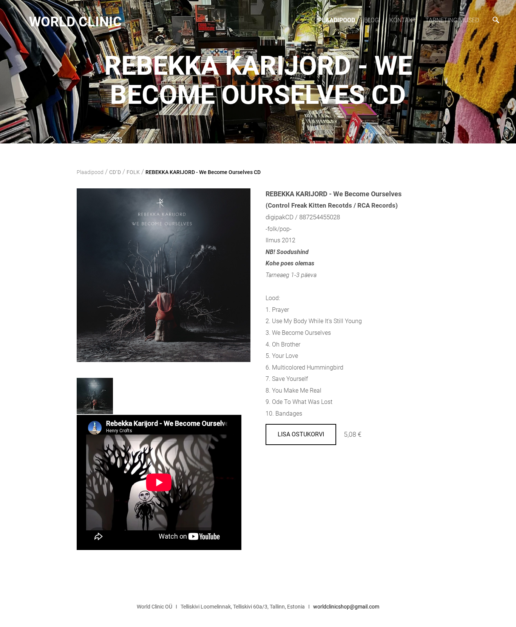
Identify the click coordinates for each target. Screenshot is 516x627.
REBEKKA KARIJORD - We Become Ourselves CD (203, 172)
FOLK (133, 172)
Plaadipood (336, 20)
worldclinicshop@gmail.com (346, 607)
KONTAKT (402, 20)
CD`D (115, 172)
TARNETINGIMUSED (452, 20)
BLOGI (372, 20)
